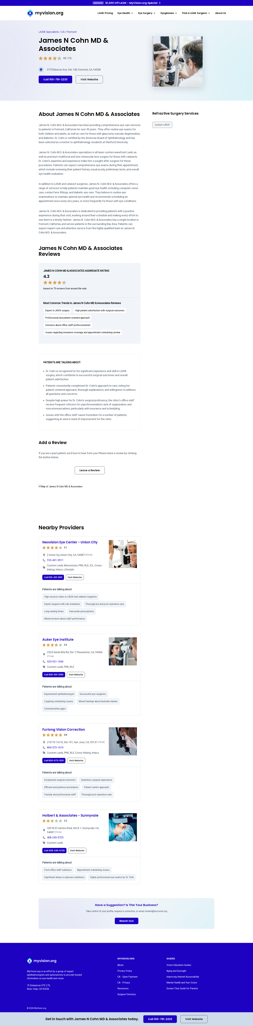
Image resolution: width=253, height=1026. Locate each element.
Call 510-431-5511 (53, 577)
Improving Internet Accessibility (182, 976)
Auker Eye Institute (57, 639)
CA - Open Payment (127, 976)
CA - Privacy (123, 982)
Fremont (72, 31)
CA (63, 31)
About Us (220, 13)
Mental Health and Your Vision (181, 982)
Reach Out (126, 921)
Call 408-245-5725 (54, 850)
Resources (123, 988)
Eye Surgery (145, 13)
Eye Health (124, 13)
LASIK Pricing (105, 13)
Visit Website (194, 1019)
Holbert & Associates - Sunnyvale (70, 815)
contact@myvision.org (156, 911)
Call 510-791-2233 (160, 1019)
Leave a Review (90, 470)
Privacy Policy (124, 971)
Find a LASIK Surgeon (194, 13)
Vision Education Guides (178, 965)
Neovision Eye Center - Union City (70, 542)
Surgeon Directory (126, 994)
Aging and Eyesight (176, 971)
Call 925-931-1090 (53, 674)
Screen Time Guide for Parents (182, 988)
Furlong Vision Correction (63, 729)
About (120, 965)
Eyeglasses (167, 13)
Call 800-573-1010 (54, 760)
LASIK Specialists (49, 31)
